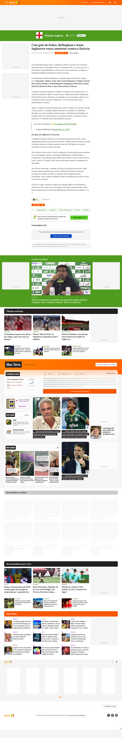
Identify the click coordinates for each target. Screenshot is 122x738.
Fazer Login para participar (61, 236)
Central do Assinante (98, 2)
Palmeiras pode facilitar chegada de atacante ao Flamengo (23, 602)
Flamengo (35, 584)
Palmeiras (34, 297)
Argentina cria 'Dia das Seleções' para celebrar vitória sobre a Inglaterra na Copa (23, 350)
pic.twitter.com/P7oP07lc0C (65, 124)
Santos (6, 584)
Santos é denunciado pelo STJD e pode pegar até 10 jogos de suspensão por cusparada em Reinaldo (17, 589)
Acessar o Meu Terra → (30, 364)
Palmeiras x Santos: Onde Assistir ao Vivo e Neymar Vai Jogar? (74, 589)
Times (80, 36)
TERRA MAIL (85, 2)
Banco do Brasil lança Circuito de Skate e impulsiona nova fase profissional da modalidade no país (51, 603)
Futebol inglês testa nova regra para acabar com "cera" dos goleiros (80, 350)
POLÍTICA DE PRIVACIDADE (77, 715)
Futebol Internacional (65, 210)
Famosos (15, 619)
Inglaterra (52, 210)
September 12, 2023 (61, 129)
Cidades (73, 619)
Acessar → (27, 415)
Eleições (44, 619)
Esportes (86, 210)
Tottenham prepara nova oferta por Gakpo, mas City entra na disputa (17, 336)
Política (15, 645)
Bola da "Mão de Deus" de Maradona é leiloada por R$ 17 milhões (45, 336)
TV (42, 645)
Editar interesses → (111, 373)
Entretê (15, 632)
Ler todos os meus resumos (80, 391)
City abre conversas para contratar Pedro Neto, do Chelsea (52, 350)
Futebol (77, 210)
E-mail (110, 2)
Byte (43, 632)
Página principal (14, 2)
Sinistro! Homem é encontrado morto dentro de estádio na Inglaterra (75, 336)
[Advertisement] (104, 351)
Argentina (36, 332)
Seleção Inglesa (54, 35)
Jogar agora (22, 406)
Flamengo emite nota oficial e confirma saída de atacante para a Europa (80, 603)
